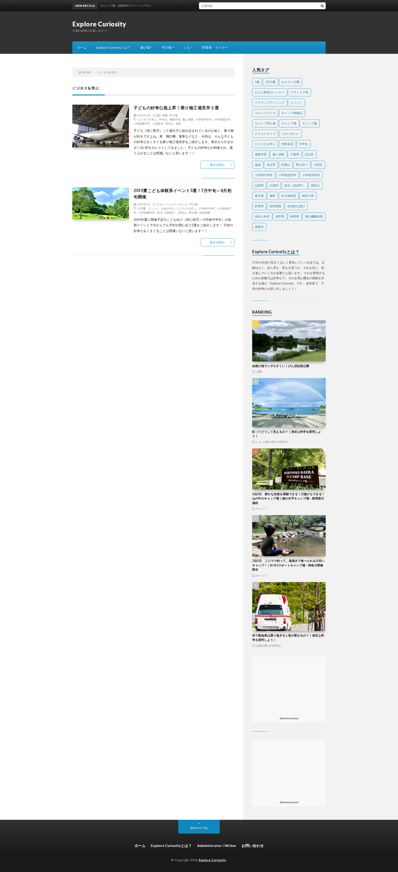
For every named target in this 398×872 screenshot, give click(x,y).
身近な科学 (262, 216)
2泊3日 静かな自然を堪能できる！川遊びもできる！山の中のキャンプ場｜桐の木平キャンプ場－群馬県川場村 (288, 498)
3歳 (257, 82)
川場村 (273, 185)
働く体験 (162, 115)
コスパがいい (290, 133)
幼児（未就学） (166, 212)
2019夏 (142, 208)
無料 (178, 123)
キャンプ (261, 508)
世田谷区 (287, 144)
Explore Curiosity (99, 24)
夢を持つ (302, 164)
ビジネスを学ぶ (147, 119)
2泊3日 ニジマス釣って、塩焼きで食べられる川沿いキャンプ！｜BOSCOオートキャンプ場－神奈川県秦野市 (288, 565)
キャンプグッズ (265, 113)
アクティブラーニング (270, 102)
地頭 (258, 164)
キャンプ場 (288, 123)
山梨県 (259, 185)
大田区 (318, 164)
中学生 (163, 119)
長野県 (279, 216)
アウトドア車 (299, 92)
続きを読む (217, 164)
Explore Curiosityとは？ (113, 47)
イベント (153, 208)
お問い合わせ (253, 845)
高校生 (259, 227)
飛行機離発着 (314, 216)
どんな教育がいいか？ (270, 92)
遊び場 (145, 47)
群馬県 (259, 206)
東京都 (193, 212)
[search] (322, 5)
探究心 (169, 123)
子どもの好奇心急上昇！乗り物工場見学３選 (176, 107)
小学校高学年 (142, 123)
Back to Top (199, 828)
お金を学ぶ (168, 208)
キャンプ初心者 (265, 123)
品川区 (309, 154)
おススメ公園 (290, 82)
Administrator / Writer (216, 845)
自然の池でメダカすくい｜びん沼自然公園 (280, 366)
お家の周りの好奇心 (275, 441)
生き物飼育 (288, 196)
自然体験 (204, 212)
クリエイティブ (265, 133)
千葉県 (294, 154)
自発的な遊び (296, 206)
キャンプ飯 (309, 123)
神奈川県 (308, 196)
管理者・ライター (215, 47)
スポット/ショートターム (172, 204)
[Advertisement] (289, 685)
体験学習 (174, 119)
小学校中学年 (204, 119)
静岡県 (294, 216)
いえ (187, 47)
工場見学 (157, 123)
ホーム (82, 47)
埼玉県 (270, 164)
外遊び (285, 164)
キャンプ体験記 (291, 113)
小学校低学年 (222, 119)
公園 (259, 371)
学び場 (167, 47)
